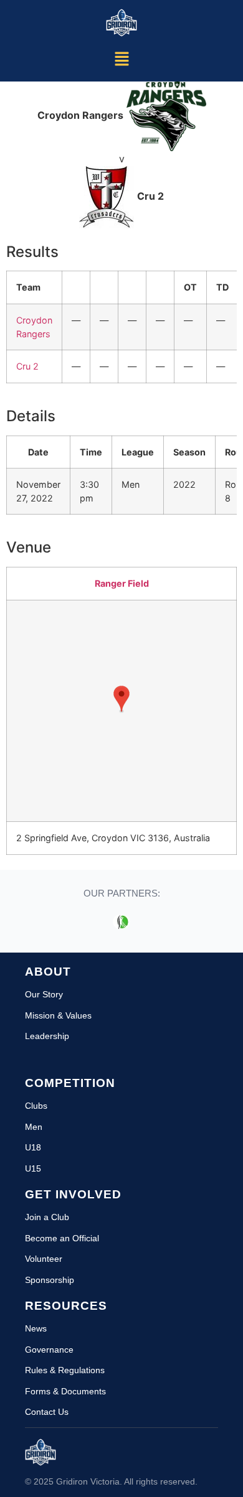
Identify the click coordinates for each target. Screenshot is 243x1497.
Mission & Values (58, 1015)
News (36, 1328)
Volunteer (43, 1259)
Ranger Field (122, 583)
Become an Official (62, 1238)
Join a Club (47, 1217)
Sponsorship (49, 1280)
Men (33, 1127)
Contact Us (47, 1412)
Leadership (47, 1036)
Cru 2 (27, 366)
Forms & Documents (65, 1391)
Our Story (44, 994)
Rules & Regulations (65, 1370)
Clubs (36, 1106)
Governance (49, 1350)
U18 (33, 1147)
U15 (33, 1168)
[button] (121, 60)
